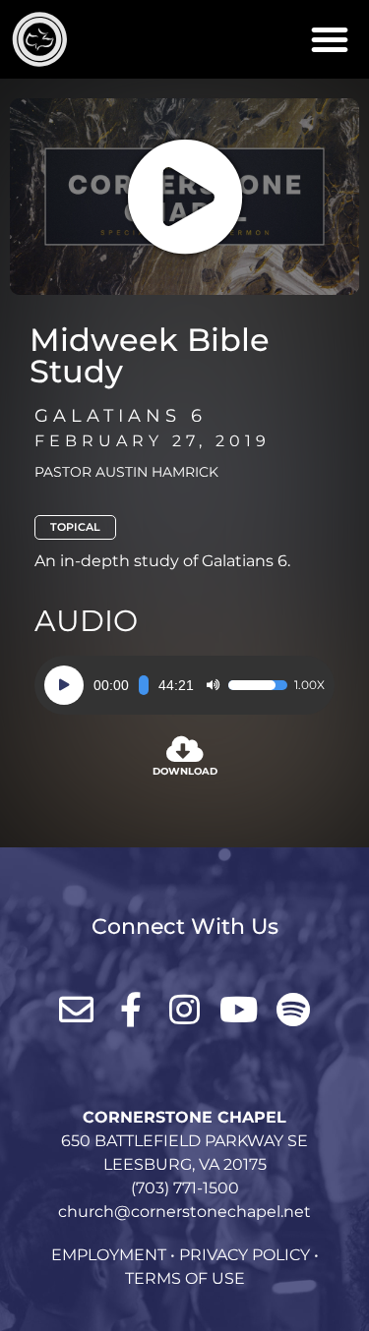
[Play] (64, 685)
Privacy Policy (244, 1254)
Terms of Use (185, 1278)
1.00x (309, 685)
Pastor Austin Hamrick (126, 472)
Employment (108, 1254)
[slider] (144, 685)
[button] (329, 39)
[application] (184, 685)
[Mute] (212, 685)
